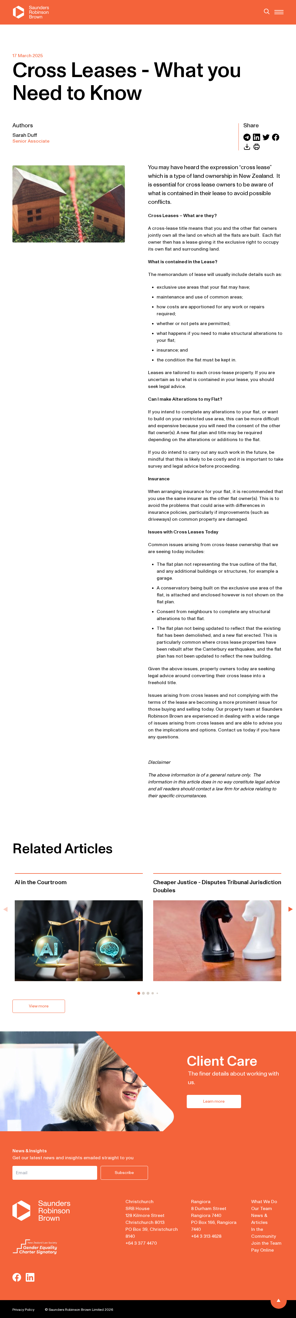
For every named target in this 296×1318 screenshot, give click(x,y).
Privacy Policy (23, 1309)
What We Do (264, 1201)
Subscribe (124, 1172)
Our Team (261, 1208)
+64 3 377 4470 (141, 1243)
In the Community (263, 1232)
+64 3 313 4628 (206, 1236)
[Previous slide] (5, 909)
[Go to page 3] (148, 993)
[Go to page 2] (143, 993)
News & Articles (259, 1219)
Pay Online (262, 1250)
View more (39, 1006)
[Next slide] (290, 909)
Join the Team (266, 1243)
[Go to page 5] (157, 993)
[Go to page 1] (138, 993)
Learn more (214, 1101)
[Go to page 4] (152, 993)
